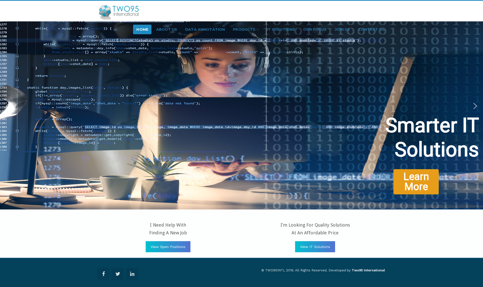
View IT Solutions (315, 247)
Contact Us (371, 29)
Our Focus (315, 29)
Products (244, 29)
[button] (8, 109)
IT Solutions (281, 29)
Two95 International (368, 270)
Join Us (342, 29)
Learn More (433, 147)
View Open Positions (168, 247)
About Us (166, 29)
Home (142, 29)
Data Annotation (205, 29)
